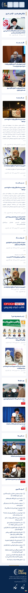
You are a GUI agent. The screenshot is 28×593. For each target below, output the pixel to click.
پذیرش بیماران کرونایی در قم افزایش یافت (13, 546)
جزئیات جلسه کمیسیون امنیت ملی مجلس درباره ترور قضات (14, 367)
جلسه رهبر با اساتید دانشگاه (18, 456)
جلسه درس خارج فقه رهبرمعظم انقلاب (14, 499)
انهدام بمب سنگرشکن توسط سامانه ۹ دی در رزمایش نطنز (13, 514)
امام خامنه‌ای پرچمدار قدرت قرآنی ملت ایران (14, 287)
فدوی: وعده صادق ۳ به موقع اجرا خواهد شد (14, 166)
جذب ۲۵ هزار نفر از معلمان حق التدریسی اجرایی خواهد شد (15, 523)
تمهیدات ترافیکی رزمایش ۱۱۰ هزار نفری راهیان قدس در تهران (15, 243)
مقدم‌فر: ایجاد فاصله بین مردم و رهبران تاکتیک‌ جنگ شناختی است (14, 556)
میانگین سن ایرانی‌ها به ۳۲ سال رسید (15, 257)
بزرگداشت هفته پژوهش (16, 537)
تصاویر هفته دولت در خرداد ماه (15, 559)
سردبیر (22, 145)
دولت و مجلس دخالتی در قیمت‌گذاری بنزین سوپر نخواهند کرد (13, 494)
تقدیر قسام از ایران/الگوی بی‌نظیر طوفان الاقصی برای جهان (14, 533)
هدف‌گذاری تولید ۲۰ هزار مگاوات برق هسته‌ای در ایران (16, 89)
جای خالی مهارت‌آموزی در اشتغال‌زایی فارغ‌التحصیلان (13, 528)
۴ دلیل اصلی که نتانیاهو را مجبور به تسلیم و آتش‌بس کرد (14, 541)
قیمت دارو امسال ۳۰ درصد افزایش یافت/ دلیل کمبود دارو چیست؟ (15, 65)
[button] (7, 269)
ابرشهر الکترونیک (17, 581)
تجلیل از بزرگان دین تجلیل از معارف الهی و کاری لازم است (14, 551)
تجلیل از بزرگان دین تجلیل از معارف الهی (15, 479)
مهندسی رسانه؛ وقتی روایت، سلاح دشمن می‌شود (14, 120)
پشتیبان (22, 173)
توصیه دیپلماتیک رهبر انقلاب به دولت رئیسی (15, 425)
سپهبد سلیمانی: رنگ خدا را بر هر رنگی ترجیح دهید (14, 400)
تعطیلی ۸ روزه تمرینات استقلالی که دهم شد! (14, 509)
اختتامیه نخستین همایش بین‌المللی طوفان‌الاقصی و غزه (15, 218)
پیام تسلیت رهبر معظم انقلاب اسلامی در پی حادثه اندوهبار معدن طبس (14, 32)
